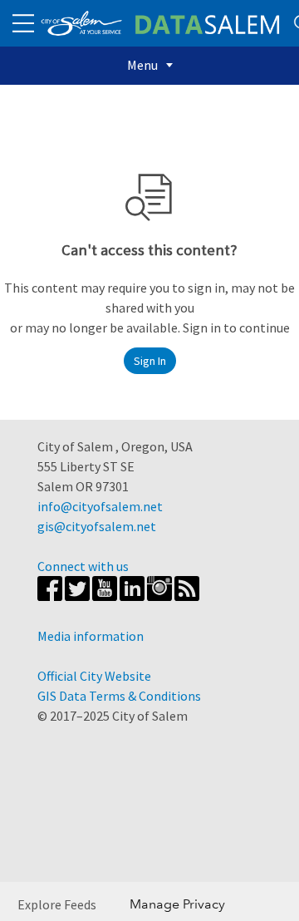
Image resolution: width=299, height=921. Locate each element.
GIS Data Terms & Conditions (119, 695)
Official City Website (94, 675)
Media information (90, 636)
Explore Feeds (56, 904)
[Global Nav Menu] (23, 23)
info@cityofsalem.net (100, 506)
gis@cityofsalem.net (96, 526)
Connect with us (83, 566)
